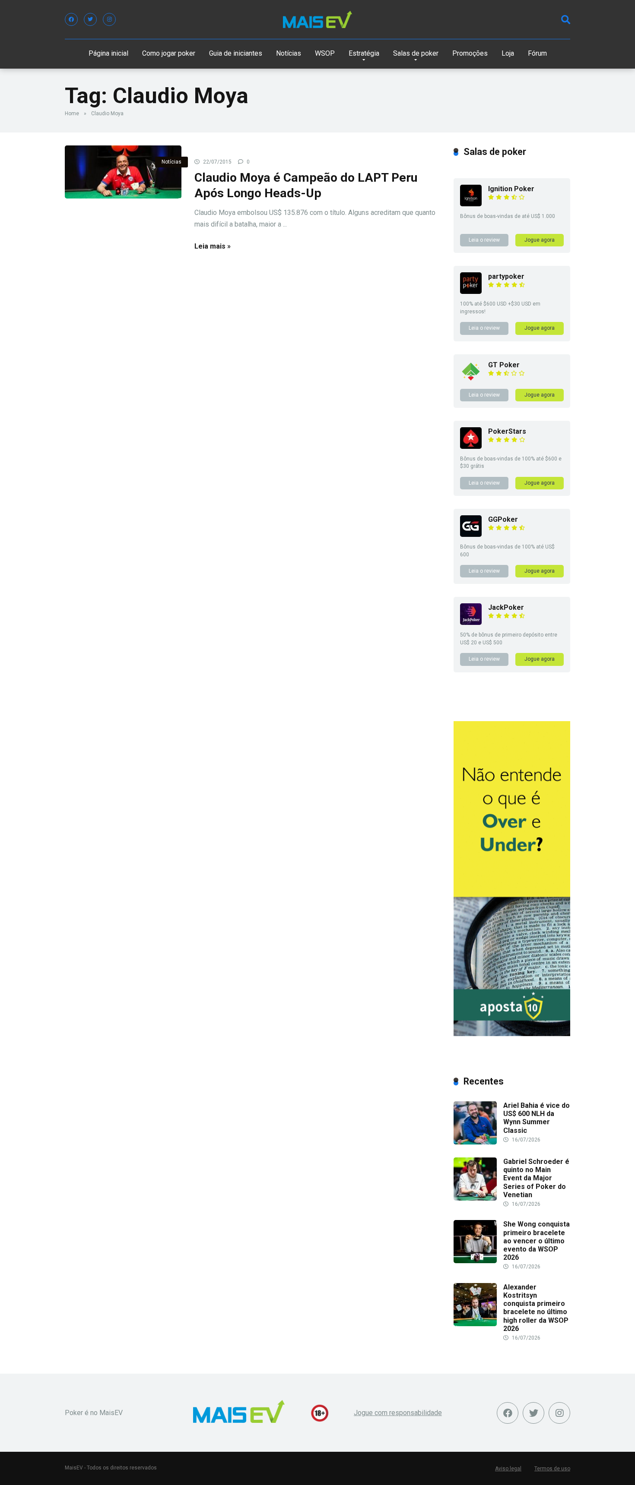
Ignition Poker (511, 189)
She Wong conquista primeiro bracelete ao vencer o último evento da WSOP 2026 (536, 1240)
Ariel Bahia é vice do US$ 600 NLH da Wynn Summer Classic (536, 1118)
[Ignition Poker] (471, 204)
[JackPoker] (471, 622)
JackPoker (506, 607)
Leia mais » (212, 246)
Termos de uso (552, 1469)
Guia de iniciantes (235, 53)
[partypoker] (471, 291)
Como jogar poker (168, 53)
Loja (508, 53)
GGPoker (503, 519)
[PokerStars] (471, 446)
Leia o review (484, 240)
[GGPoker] (471, 534)
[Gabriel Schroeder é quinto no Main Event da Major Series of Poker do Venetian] (475, 1198)
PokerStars (507, 431)
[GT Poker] (471, 380)
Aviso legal (508, 1469)
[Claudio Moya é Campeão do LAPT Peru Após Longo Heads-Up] (123, 172)
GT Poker (504, 365)
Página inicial (108, 53)
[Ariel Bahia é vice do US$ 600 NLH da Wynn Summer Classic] (475, 1142)
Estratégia (364, 53)
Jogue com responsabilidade (398, 1413)
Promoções (470, 53)
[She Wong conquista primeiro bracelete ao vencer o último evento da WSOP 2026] (475, 1261)
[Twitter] (90, 19)
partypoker (506, 276)
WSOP (325, 53)
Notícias (288, 53)
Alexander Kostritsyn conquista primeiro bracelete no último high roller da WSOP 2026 (535, 1308)
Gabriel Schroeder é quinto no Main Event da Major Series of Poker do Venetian (536, 1178)
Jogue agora (539, 240)
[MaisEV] (317, 19)
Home (72, 113)
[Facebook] (71, 19)
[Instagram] (109, 19)
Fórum (537, 53)
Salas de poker (415, 53)
